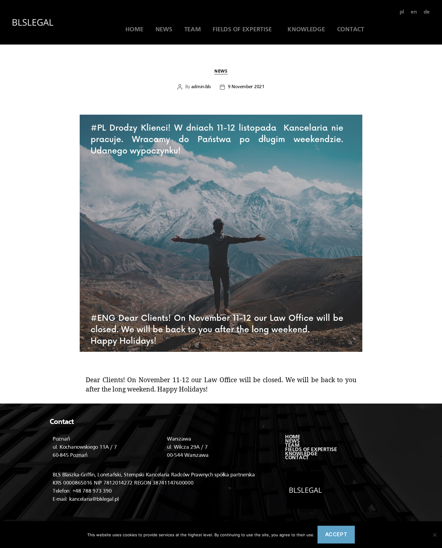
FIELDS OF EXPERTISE (244, 30)
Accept (336, 534)
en (414, 12)
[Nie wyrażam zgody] (434, 535)
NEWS (163, 30)
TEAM (192, 30)
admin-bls (201, 87)
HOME (134, 30)
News (220, 71)
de (427, 12)
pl (402, 12)
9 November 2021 (246, 87)
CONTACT (350, 30)
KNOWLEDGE (306, 30)
